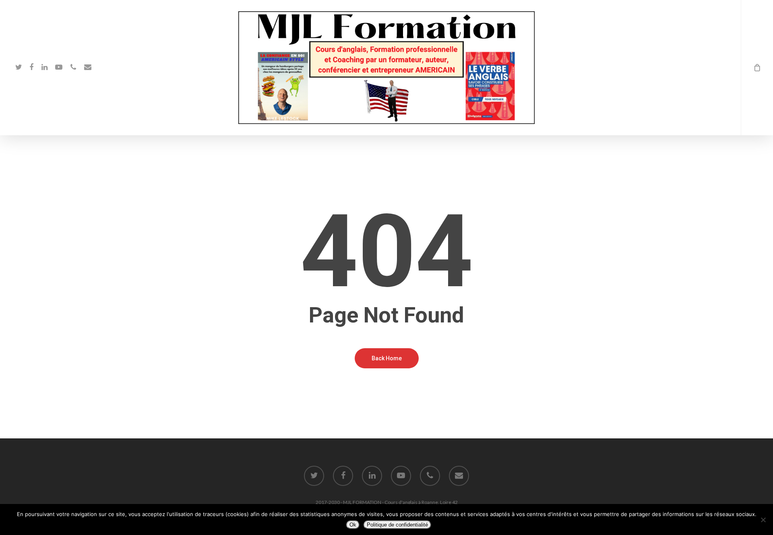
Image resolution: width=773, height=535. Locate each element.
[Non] (763, 520)
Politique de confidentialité (397, 525)
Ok (352, 525)
